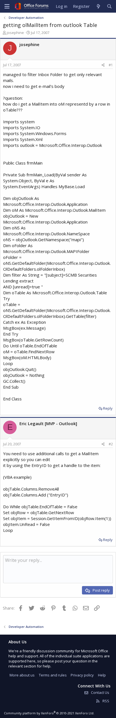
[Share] (103, 65)
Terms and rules (53, 675)
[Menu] (7, 6)
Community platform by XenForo (49, 713)
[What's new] (98, 6)
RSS (105, 700)
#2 (111, 444)
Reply (108, 408)
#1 (111, 65)
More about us (22, 675)
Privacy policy (82, 675)
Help (102, 675)
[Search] (109, 6)
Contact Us (99, 692)
